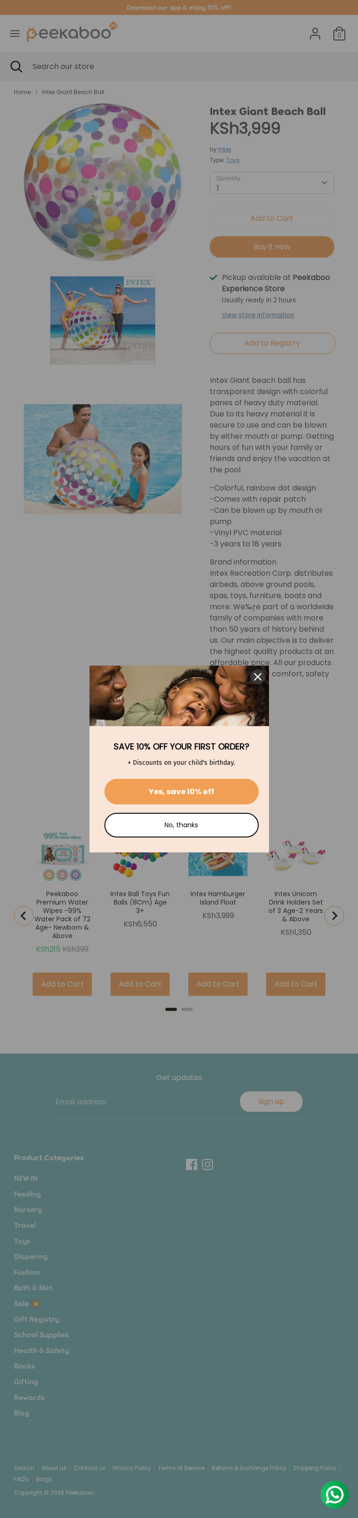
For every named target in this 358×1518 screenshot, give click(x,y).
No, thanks (181, 825)
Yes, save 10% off (181, 791)
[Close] (258, 677)
